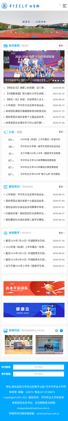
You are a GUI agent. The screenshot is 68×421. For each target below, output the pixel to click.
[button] (34, 37)
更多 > (62, 45)
